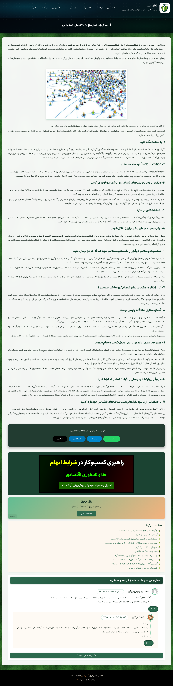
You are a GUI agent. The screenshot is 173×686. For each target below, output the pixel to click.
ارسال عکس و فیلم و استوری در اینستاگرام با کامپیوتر (133, 539)
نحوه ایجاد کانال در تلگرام (146, 547)
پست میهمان (57, 7)
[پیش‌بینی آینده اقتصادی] (86, 474)
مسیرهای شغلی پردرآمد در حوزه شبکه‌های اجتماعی (134, 560)
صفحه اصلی (111, 7)
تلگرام (94, 439)
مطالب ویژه (88, 7)
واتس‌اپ (112, 439)
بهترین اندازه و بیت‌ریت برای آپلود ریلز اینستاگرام (135, 555)
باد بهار (12, 516)
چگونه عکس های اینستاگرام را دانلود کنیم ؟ (138, 531)
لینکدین (77, 439)
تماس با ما (33, 7)
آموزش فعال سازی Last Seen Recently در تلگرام (134, 564)
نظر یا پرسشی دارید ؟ (86, 655)
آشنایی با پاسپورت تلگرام (146, 535)
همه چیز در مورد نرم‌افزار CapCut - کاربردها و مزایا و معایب (131, 543)
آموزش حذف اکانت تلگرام (146, 551)
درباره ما (100, 7)
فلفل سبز (85, 675)
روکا (78, 680)
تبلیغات (45, 7)
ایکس (60, 439)
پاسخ (153, 609)
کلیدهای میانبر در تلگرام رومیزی (143, 568)
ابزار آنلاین (73, 7)
